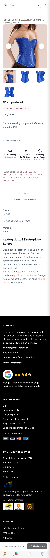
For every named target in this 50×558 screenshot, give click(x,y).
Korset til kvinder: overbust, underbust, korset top (24, 178)
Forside (6, 20)
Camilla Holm (23, 108)
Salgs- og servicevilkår (14, 423)
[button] (12, 140)
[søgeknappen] (38, 5)
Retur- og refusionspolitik (15, 419)
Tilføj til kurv (39, 546)
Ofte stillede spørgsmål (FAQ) (18, 458)
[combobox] (23, 5)
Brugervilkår (9, 467)
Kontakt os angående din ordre (18, 357)
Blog (5, 405)
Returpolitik (9, 471)
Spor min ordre (10, 352)
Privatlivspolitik (10, 414)
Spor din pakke (10, 462)
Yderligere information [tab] (25, 200)
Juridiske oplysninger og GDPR (18, 427)
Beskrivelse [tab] (25, 194)
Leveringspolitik (11, 410)
